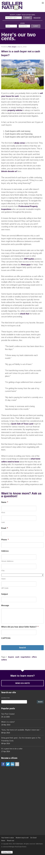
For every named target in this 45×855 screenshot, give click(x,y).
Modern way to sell (22, 838)
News (3, 840)
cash (17, 657)
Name (4, 502)
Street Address (7, 561)
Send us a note (22, 683)
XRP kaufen (29, 259)
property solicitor (15, 110)
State (3, 579)
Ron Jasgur (12, 47)
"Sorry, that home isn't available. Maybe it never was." (20, 730)
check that (24, 314)
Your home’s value (7, 838)
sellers (4, 660)
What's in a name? (8, 722)
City (3, 570)
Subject (4, 594)
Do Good (33, 838)
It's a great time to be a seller (11, 749)
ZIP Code (4, 588)
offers (34, 657)
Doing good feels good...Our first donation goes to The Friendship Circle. (20, 739)
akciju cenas (19, 143)
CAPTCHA (5, 638)
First (3, 512)
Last (3, 522)
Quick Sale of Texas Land (22, 424)
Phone (5, 539)
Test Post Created (7, 714)
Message (5, 605)
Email (4, 528)
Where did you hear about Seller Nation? (19, 627)
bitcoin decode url (9, 171)
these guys (26, 264)
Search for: (5, 698)
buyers (11, 657)
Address (5, 551)
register (37, 17)
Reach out (10, 840)
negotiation (25, 657)
